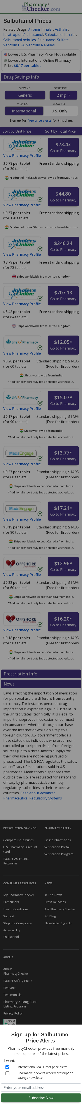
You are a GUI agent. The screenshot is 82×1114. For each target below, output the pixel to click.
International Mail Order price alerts (42, 1067)
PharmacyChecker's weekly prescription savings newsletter (45, 1075)
